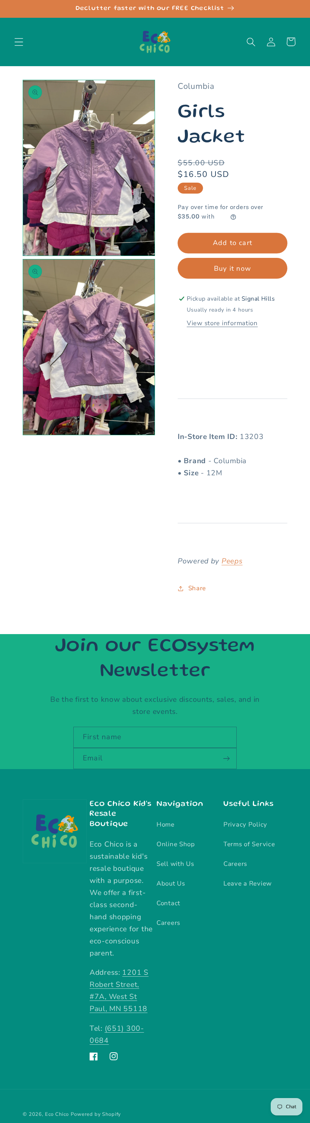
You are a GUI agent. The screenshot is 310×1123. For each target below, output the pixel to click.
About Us (171, 883)
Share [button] (197, 588)
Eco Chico (57, 1114)
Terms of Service (249, 844)
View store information (222, 323)
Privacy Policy (245, 824)
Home (166, 824)
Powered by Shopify (96, 1114)
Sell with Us (175, 863)
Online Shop (176, 844)
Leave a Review (247, 883)
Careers (168, 922)
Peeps (232, 561)
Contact (168, 903)
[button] (19, 42)
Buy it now (232, 268)
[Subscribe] (226, 758)
